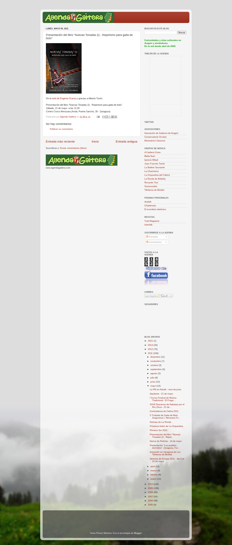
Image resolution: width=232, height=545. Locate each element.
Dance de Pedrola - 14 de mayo (166, 441)
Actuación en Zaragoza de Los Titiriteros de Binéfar (165, 453)
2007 (151, 496)
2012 (151, 349)
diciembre (155, 357)
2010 (151, 484)
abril (152, 466)
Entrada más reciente (60, 141)
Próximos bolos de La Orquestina (166, 426)
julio (152, 378)
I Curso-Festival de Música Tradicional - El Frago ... (163, 399)
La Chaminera (151, 171)
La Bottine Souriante (154, 167)
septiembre (156, 369)
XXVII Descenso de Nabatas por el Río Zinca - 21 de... (167, 405)
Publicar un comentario (61, 129)
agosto (154, 373)
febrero (154, 475)
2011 (150, 353)
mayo (153, 386)
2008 (151, 492)
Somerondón (150, 186)
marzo (153, 470)
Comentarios (155, 242)
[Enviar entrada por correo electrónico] (98, 117)
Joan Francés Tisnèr (154, 164)
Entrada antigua (126, 141)
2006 (151, 500)
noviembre (156, 361)
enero (153, 479)
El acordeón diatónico (155, 209)
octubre (154, 365)
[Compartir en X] (109, 116)
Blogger (138, 533)
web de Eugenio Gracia (64, 98)
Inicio (95, 141)
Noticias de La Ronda (160, 422)
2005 (151, 505)
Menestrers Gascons (154, 141)
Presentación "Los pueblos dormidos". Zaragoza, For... (165, 446)
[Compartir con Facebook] (112, 116)
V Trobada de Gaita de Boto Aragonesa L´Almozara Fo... (165, 416)
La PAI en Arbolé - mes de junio (165, 389)
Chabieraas (150, 205)
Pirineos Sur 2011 (158, 430)
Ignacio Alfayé (151, 160)
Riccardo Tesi (151, 182)
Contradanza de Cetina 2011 (164, 411)
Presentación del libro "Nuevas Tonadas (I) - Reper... (165, 435)
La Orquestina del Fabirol (157, 175)
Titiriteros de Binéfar (154, 190)
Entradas (153, 237)
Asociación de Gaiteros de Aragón (161, 133)
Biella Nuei (149, 156)
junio (153, 382)
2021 (151, 341)
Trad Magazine (151, 221)
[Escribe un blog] (106, 116)
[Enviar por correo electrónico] (103, 116)
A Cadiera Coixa (152, 152)
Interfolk (148, 225)
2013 (151, 345)
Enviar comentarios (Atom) (73, 148)
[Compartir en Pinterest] (115, 116)
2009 (151, 488)
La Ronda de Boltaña (155, 179)
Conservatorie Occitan (155, 137)
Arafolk (147, 202)
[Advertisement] (83, 516)
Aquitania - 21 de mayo (161, 394)
